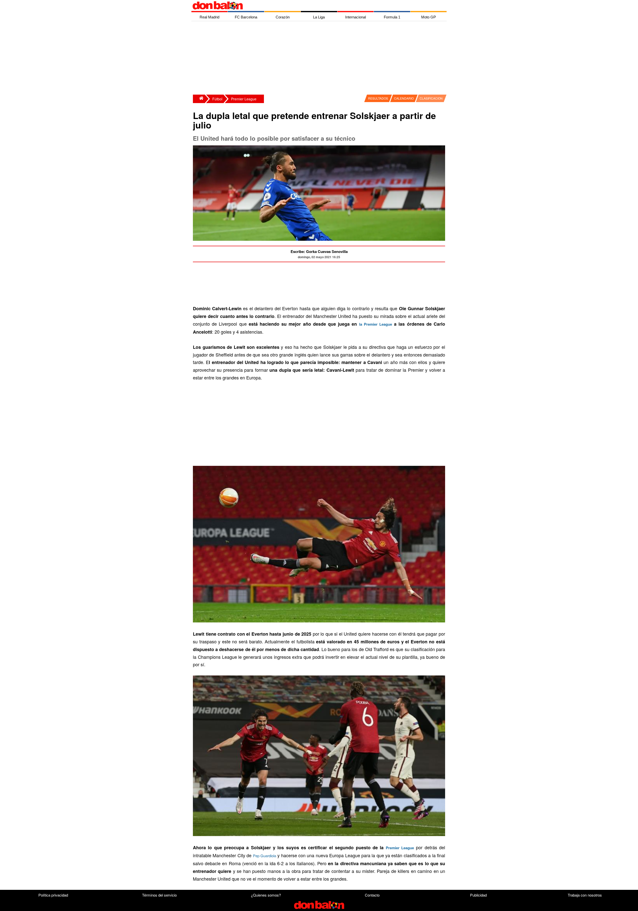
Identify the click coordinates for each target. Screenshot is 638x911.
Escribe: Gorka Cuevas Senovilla (319, 251)
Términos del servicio (159, 895)
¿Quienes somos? (266, 895)
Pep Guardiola (264, 855)
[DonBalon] (199, 99)
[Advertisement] (320, 58)
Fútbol (217, 98)
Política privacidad (53, 895)
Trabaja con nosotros (585, 895)
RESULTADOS (378, 98)
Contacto (372, 895)
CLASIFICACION (431, 98)
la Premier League (375, 324)
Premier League (243, 98)
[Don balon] (313, 5)
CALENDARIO (404, 98)
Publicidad (478, 895)
